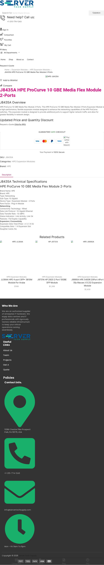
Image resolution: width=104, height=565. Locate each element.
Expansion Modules (20, 69)
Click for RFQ (20, 124)
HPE (9, 166)
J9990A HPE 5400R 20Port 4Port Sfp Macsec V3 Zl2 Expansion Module (87, 282)
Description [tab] (6, 175)
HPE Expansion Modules (40, 69)
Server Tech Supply (28, 555)
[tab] (6, 174)
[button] (4, 30)
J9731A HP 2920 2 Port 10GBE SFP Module (52, 281)
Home (7, 69)
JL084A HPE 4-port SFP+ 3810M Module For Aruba (16, 281)
